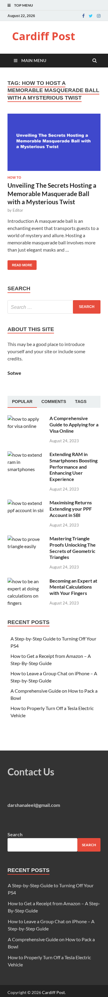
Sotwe (14, 373)
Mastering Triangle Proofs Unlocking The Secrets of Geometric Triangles (73, 548)
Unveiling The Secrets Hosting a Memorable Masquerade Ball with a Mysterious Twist (52, 193)
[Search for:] (54, 307)
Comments (53, 401)
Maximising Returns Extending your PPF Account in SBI (71, 509)
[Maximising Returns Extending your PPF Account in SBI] (26, 503)
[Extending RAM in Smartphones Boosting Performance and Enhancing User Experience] (26, 455)
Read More (20, 263)
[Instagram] (98, 15)
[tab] (22, 402)
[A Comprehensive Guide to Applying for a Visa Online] (26, 419)
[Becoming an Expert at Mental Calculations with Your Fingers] (26, 581)
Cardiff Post (43, 36)
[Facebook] (83, 15)
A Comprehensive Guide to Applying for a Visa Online (74, 424)
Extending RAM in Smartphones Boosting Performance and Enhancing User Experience (74, 466)
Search (15, 834)
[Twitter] (90, 15)
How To (14, 177)
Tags (80, 401)
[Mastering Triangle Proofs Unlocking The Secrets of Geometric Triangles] (26, 539)
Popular (22, 401)
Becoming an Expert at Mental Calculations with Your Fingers (73, 587)
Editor (18, 210)
